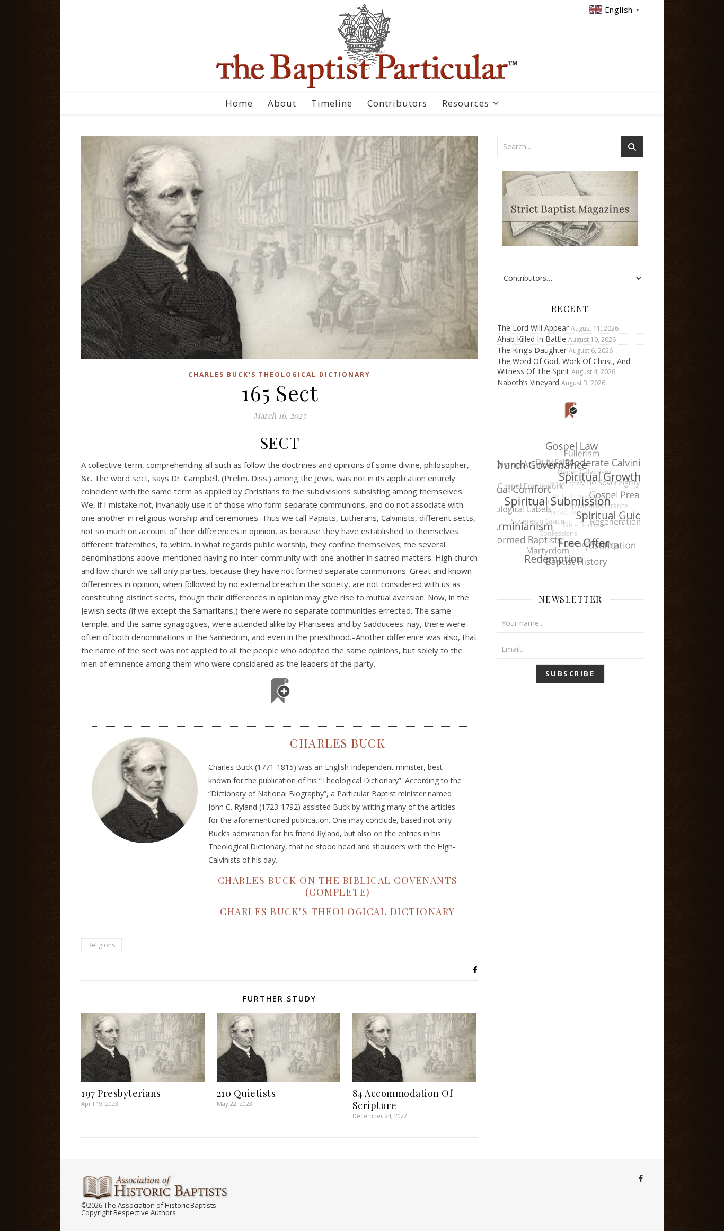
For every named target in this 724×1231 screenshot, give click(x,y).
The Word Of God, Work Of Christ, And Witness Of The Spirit (563, 366)
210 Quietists (246, 1093)
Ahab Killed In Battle (531, 339)
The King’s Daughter (532, 350)
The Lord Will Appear (533, 328)
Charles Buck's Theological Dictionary (279, 374)
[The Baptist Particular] (362, 46)
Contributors (397, 103)
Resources (465, 103)
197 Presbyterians (121, 1093)
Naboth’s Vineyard (528, 382)
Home (239, 103)
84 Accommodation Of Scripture (402, 1099)
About (282, 103)
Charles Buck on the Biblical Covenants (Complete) (338, 886)
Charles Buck (337, 743)
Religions (101, 945)
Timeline (331, 103)
